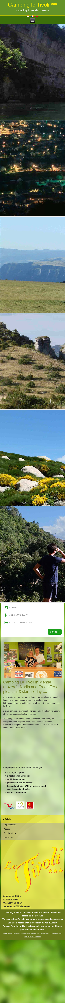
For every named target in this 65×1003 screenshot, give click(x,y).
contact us (8, 837)
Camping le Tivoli (13, 912)
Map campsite (10, 825)
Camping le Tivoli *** (32, 5)
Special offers (10, 833)
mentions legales (43, 933)
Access (7, 829)
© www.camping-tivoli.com (11, 933)
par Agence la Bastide (28, 933)
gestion (53, 933)
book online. (39, 929)
